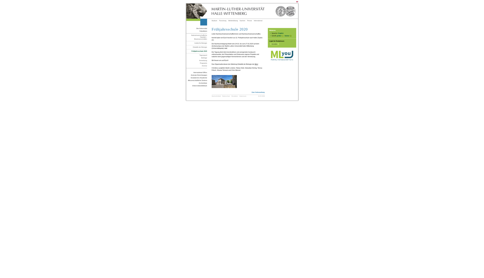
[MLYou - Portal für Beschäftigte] (282, 63)
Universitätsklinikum (199, 86)
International (258, 21)
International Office (200, 72)
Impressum (242, 96)
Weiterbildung (233, 21)
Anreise (204, 66)
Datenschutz (226, 96)
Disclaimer (234, 96)
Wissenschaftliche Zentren (197, 80)
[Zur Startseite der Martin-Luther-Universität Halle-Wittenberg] (198, 11)
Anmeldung (203, 60)
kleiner (287, 36)
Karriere (242, 21)
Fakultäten (203, 31)
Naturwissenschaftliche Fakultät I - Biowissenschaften (199, 37)
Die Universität (201, 28)
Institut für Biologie (200, 43)
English (280, 33)
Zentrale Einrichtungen (199, 75)
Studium (214, 21)
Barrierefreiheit (216, 96)
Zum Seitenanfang (258, 92)
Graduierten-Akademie (199, 78)
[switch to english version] (297, 2)
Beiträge (204, 58)
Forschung (222, 21)
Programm (203, 63)
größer (279, 36)
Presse (249, 21)
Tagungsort (203, 55)
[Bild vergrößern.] (236, 90)
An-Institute (203, 83)
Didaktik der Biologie (200, 47)
